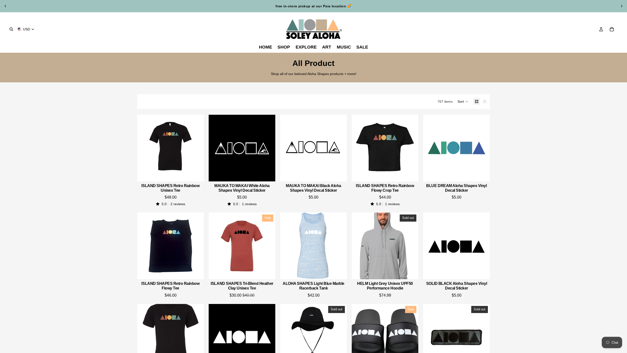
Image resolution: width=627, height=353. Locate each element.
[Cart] (611, 29)
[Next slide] (621, 6)
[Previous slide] (5, 6)
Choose (200, 174)
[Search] (11, 29)
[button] (463, 101)
